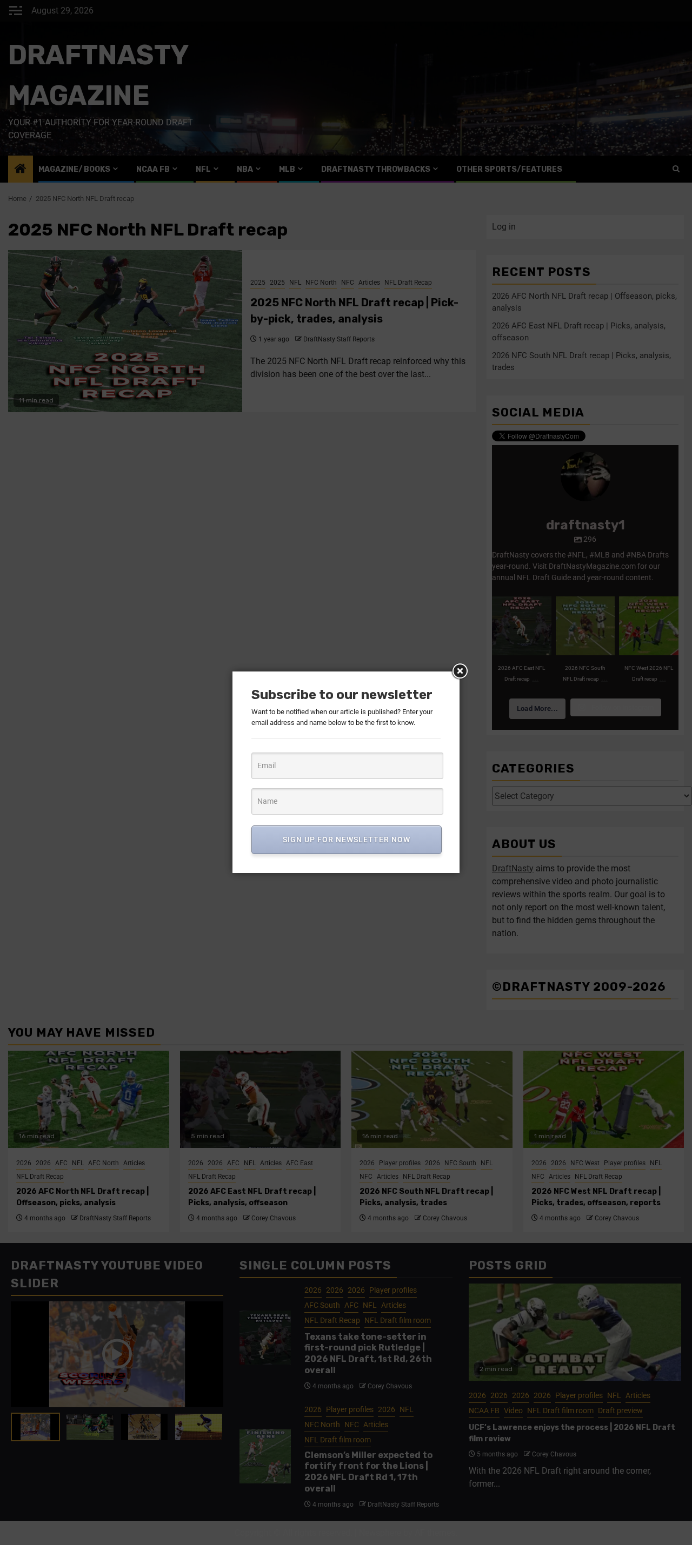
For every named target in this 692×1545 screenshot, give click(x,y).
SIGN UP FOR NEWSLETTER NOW (346, 839)
